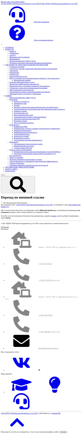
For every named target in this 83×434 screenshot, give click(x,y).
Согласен (63, 432)
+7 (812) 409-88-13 (45, 332)
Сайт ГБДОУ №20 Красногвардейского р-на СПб (34, 205)
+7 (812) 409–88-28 (45, 315)
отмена (53, 216)
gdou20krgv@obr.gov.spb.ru (48, 348)
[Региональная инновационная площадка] (54, 392)
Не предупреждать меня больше (15, 203)
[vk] (21, 370)
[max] (39, 370)
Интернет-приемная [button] (41, 22)
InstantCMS (56, 413)
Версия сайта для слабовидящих (13, 2)
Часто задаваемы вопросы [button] (43, 40)
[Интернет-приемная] (21, 409)
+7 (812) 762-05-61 (45, 280)
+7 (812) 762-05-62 (45, 264)
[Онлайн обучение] (21, 392)
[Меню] (2, 44)
